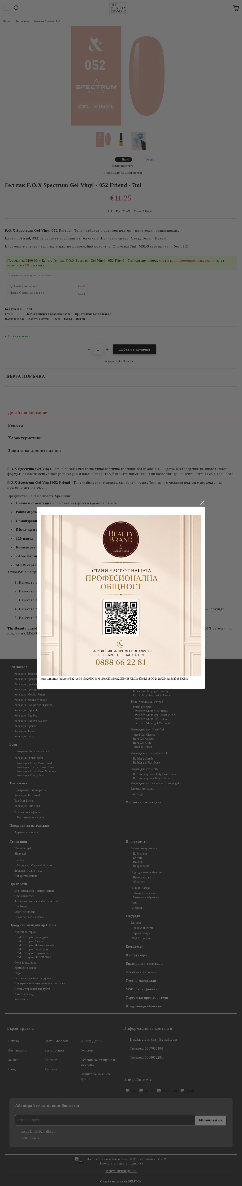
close (202, 503)
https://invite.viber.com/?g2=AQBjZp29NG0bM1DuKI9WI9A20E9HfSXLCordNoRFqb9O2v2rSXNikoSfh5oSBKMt (114, 678)
